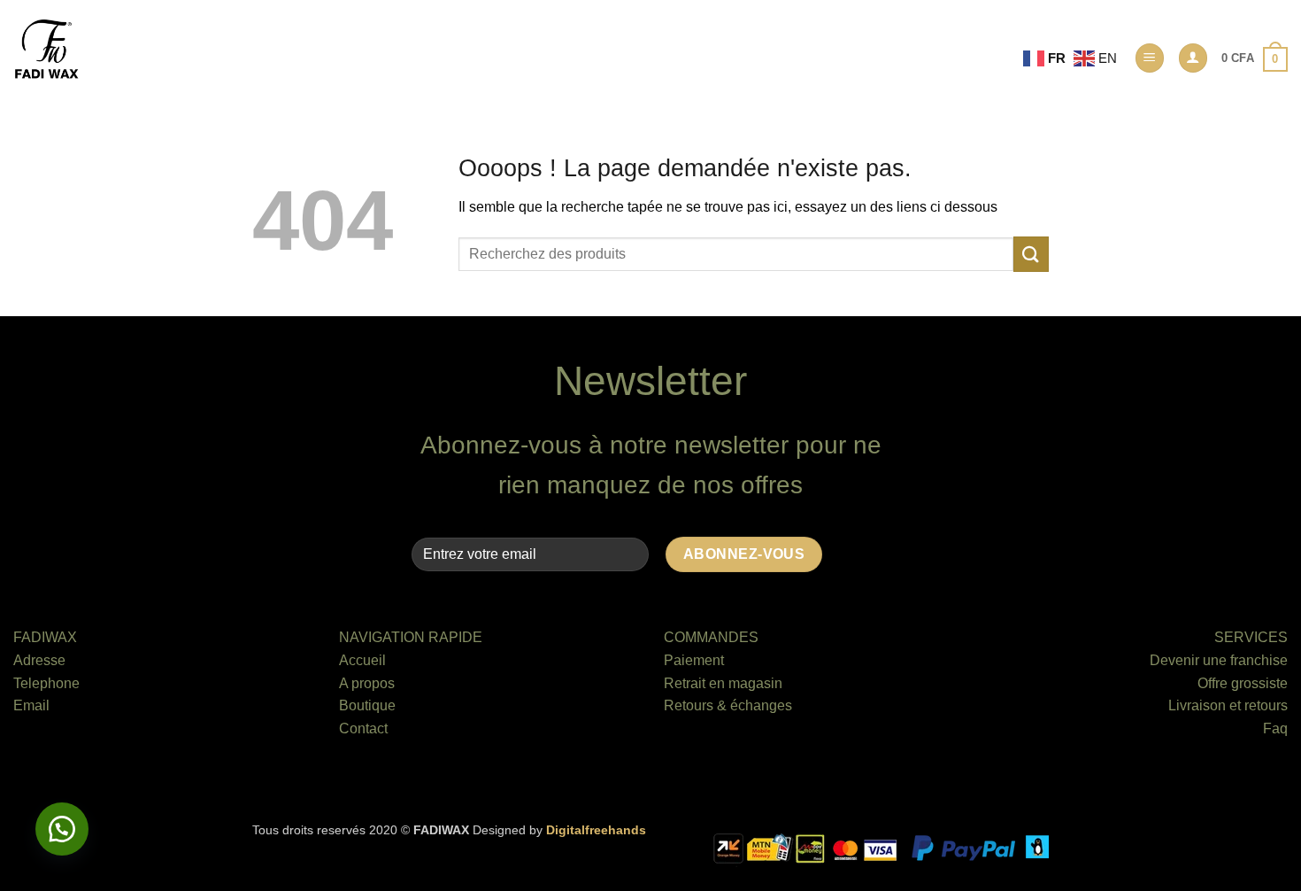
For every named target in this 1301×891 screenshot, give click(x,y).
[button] (1149, 58)
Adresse (39, 660)
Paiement (694, 660)
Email (31, 705)
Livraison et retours (1228, 705)
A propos (367, 683)
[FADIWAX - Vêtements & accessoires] (47, 49)
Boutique (367, 705)
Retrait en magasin (723, 683)
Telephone (46, 683)
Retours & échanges (728, 705)
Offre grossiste (1242, 683)
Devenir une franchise (1219, 660)
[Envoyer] (1031, 253)
